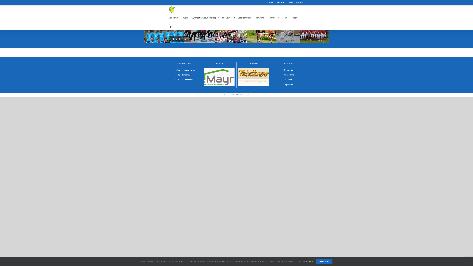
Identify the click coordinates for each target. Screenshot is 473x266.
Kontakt (288, 79)
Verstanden (324, 261)
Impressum (288, 84)
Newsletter (288, 70)
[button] (170, 26)
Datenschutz (289, 75)
